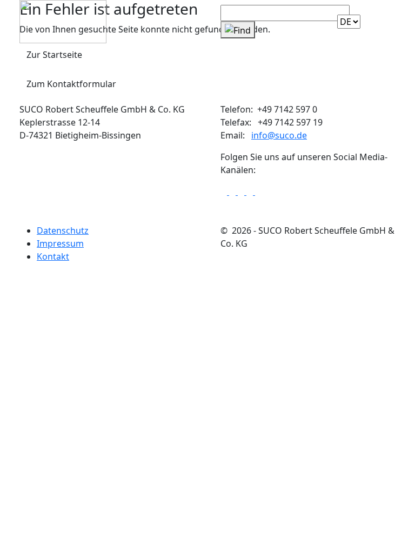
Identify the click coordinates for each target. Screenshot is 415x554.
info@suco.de (279, 135)
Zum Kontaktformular (71, 84)
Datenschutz (63, 230)
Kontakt (53, 256)
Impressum (60, 243)
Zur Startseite (54, 55)
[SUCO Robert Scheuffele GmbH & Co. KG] (62, 21)
